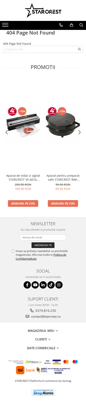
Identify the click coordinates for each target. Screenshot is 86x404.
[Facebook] (27, 285)
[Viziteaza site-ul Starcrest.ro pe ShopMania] (43, 392)
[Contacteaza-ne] (61, 25)
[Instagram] (59, 285)
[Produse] (5, 26)
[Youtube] (35, 285)
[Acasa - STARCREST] (43, 10)
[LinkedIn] (43, 285)
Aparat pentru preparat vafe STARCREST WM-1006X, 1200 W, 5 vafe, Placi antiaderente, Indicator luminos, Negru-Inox (63, 178)
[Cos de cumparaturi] (71, 25)
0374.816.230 (45, 310)
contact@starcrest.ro (45, 316)
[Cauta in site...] (81, 25)
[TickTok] (51, 285)
